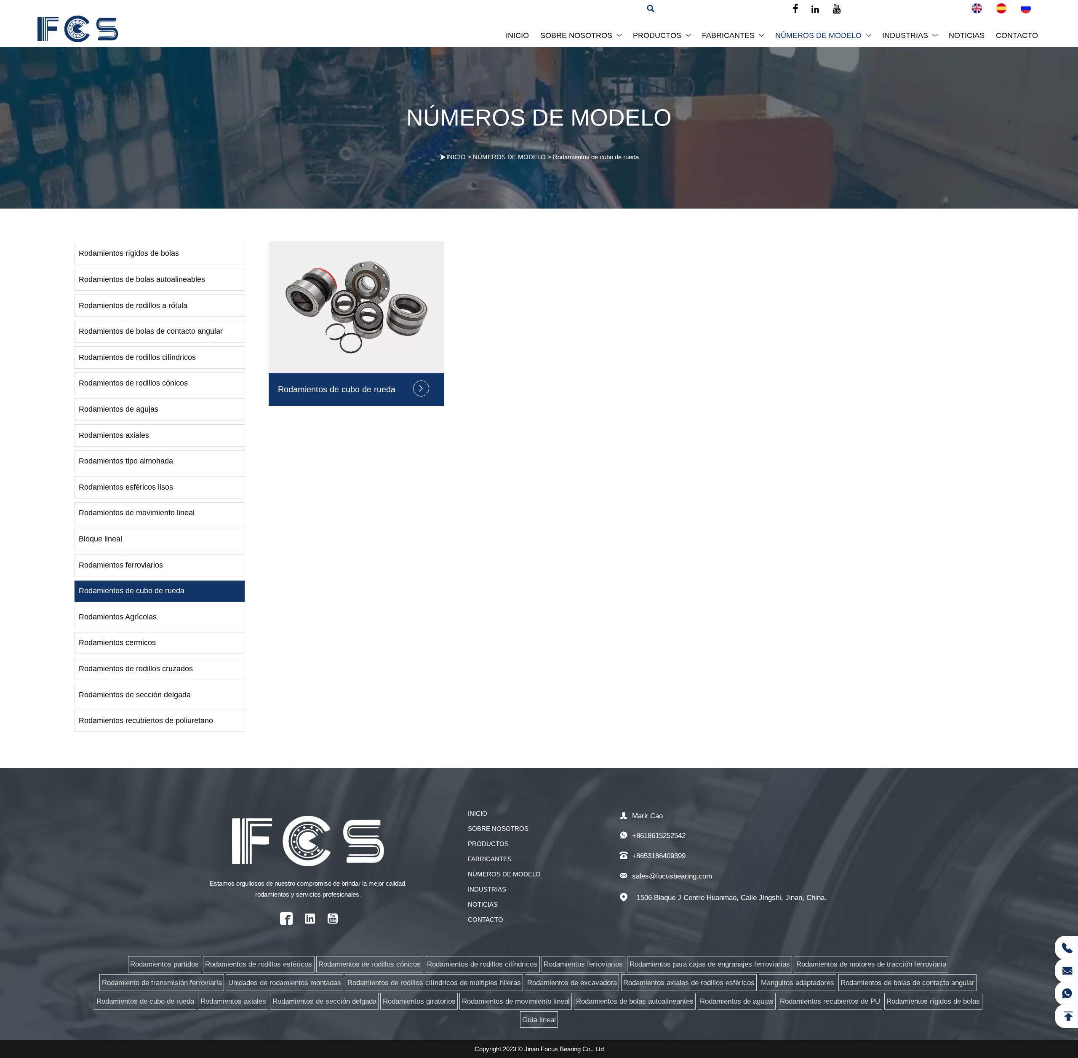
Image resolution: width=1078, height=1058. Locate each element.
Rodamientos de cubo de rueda (596, 157)
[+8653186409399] (1066, 946)
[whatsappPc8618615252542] (1066, 992)
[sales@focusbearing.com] (1066, 969)
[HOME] (77, 29)
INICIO (456, 157)
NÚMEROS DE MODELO (509, 157)
